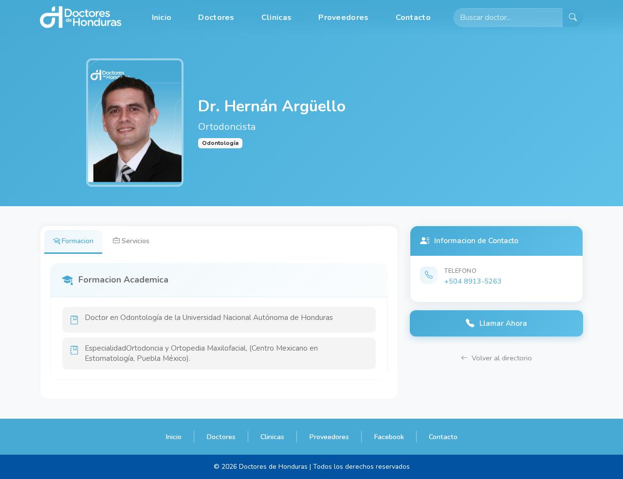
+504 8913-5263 (473, 281)
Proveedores (343, 17)
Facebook (389, 437)
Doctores (216, 17)
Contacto (413, 17)
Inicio (162, 17)
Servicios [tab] (135, 241)
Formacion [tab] (77, 241)
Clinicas (276, 17)
